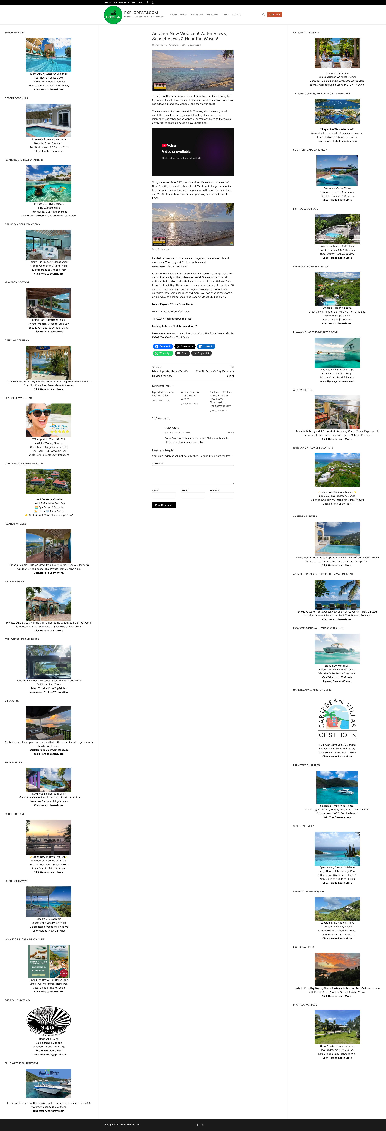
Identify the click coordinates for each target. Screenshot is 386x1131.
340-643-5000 (35, 215)
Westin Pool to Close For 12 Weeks (190, 395)
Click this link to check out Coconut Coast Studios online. (193, 296)
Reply (231, 433)
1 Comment (195, 45)
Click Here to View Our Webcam (49, 749)
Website (215, 490)
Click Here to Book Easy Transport (49, 454)
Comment (158, 463)
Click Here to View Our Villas (48, 930)
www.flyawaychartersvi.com (337, 381)
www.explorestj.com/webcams (169, 266)
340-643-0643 (355, 84)
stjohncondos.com (346, 140)
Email (185, 490)
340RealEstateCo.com (48, 1050)
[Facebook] (147, 2)
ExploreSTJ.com (141, 13)
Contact (274, 14)
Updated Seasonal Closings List (163, 393)
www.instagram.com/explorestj (173, 318)
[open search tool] (263, 14)
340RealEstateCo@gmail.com (49, 1054)
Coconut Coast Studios (204, 99)
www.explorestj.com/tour (190, 333)
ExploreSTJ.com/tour (56, 692)
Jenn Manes (160, 45)
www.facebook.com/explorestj (173, 311)
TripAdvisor (60, 688)
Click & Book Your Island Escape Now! (51, 515)
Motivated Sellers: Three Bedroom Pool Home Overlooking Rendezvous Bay (221, 398)
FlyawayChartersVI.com (337, 681)
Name (156, 490)
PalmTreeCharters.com (337, 817)
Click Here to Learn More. (337, 323)
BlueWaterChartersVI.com (48, 1110)
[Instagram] (153, 2)
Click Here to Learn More (337, 199)
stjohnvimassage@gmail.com (326, 84)
